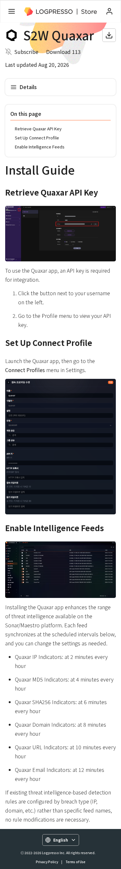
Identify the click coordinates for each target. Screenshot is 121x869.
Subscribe (26, 52)
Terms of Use (76, 861)
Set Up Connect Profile (37, 138)
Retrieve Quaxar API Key (38, 129)
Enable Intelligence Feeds (40, 147)
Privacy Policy (47, 861)
